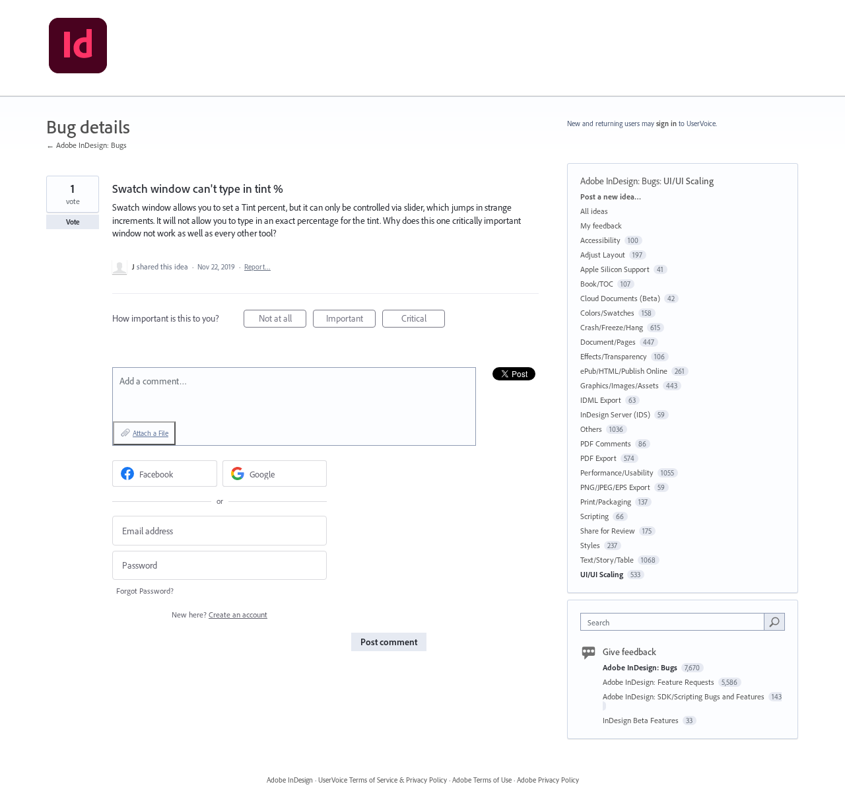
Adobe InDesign (290, 780)
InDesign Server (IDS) (615, 414)
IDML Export (600, 400)
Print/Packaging (605, 502)
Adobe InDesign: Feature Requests (659, 682)
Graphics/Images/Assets (619, 385)
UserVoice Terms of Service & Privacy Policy (382, 780)
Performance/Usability (617, 472)
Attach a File (150, 433)
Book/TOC (596, 284)
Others (591, 429)
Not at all (282, 320)
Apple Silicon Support (615, 269)
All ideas (594, 211)
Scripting (594, 516)
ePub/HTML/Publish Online (623, 371)
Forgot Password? (145, 591)
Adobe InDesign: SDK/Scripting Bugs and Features (684, 696)
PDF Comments (605, 443)
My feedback (601, 225)
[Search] (774, 621)
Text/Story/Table (607, 560)
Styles (590, 545)
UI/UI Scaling (688, 181)
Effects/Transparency (613, 356)
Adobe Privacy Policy (548, 780)
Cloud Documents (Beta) (620, 298)
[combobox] (675, 622)
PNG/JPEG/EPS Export (615, 487)
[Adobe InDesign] (78, 48)
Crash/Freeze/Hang (611, 327)
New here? (219, 614)
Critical (423, 320)
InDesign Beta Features (642, 720)
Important (351, 320)
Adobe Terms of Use (482, 780)
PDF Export (598, 458)
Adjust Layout (602, 255)
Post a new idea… (610, 196)
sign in (666, 123)
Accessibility (600, 240)
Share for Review (607, 531)
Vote (73, 222)
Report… (257, 266)
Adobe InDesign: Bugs (619, 181)
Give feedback (629, 652)
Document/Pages (608, 342)
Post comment (388, 642)
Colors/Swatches (607, 313)
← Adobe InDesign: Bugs (86, 145)
